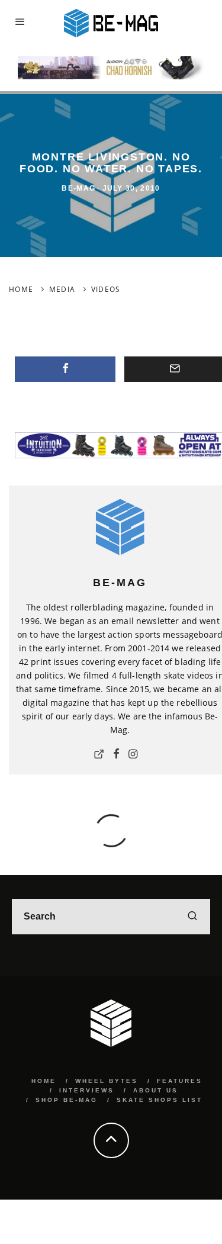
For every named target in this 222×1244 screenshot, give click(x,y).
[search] (192, 916)
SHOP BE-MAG (67, 1100)
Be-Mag (78, 188)
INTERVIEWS (86, 1090)
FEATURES (179, 1081)
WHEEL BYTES (106, 1081)
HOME (43, 1081)
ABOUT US (155, 1090)
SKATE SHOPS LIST (159, 1100)
